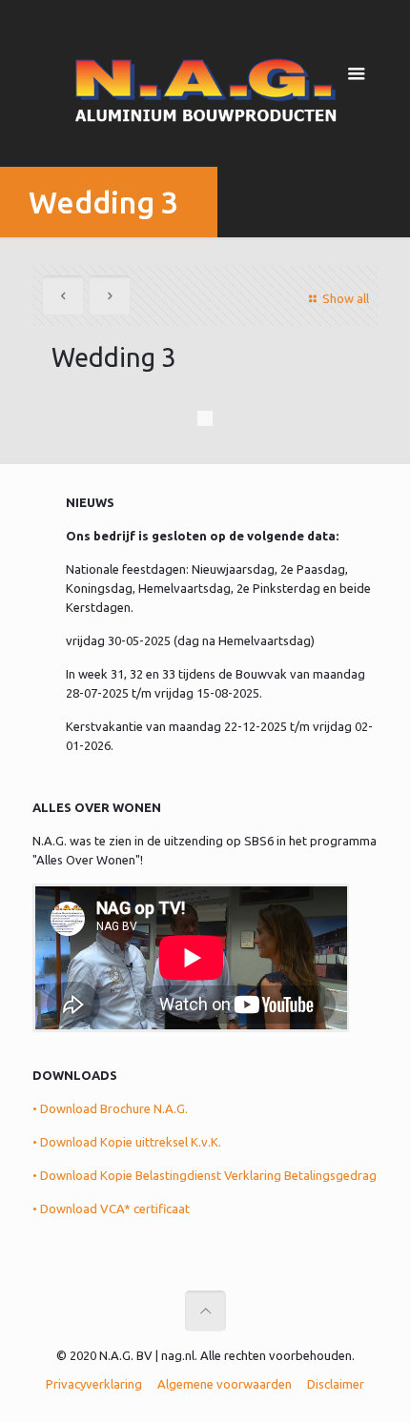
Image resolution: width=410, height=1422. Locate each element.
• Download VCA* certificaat (111, 1208)
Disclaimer (335, 1384)
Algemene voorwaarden (224, 1384)
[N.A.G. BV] (205, 86)
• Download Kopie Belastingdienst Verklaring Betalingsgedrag (204, 1175)
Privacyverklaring (94, 1384)
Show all (345, 298)
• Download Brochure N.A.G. (110, 1108)
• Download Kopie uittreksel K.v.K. (126, 1141)
